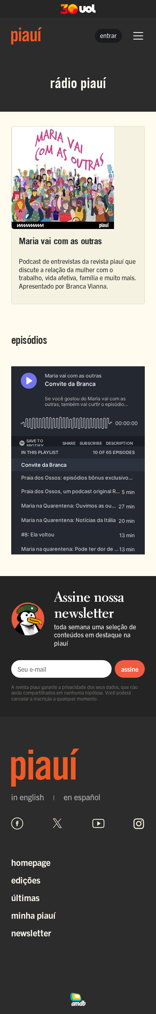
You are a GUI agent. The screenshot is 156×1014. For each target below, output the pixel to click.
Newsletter (31, 932)
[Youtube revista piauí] (98, 823)
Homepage (30, 862)
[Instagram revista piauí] (139, 823)
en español (82, 797)
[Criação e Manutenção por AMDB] (78, 998)
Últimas (25, 897)
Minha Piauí (33, 915)
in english (27, 797)
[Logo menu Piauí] (26, 35)
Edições (25, 879)
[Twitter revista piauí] (58, 823)
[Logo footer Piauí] (78, 768)
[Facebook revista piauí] (17, 823)
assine (129, 669)
